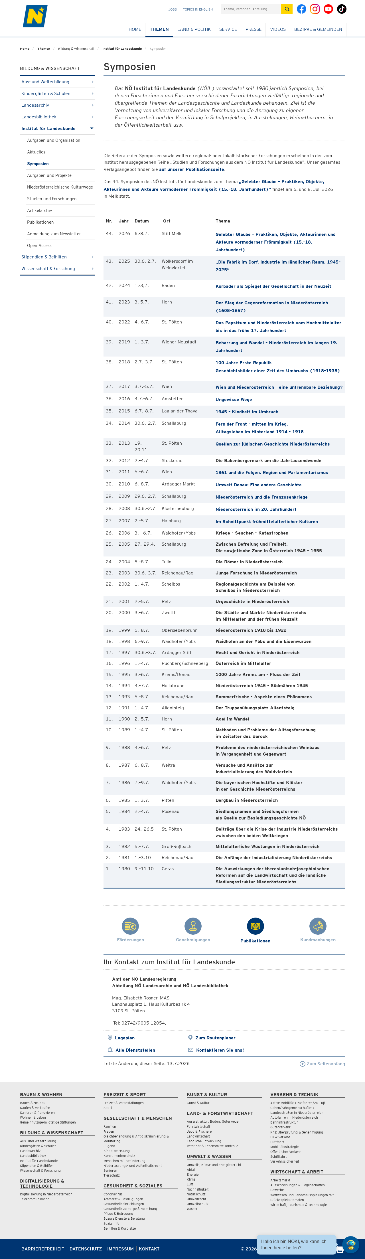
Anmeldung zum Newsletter (54, 233)
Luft (190, 1184)
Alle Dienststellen (135, 1050)
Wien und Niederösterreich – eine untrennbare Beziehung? (279, 387)
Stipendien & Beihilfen (44, 257)
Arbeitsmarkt (280, 1180)
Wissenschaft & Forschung (48, 268)
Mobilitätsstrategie (284, 1147)
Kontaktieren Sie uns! (220, 1050)
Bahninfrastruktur (284, 1122)
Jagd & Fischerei (199, 1131)
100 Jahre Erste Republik (244, 362)
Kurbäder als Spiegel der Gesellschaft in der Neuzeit (273, 286)
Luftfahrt (277, 1142)
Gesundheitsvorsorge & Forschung (130, 1209)
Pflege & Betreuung (118, 1213)
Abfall (191, 1169)
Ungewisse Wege (234, 399)
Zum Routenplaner (215, 1038)
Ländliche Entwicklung (204, 1141)
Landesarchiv (35, 105)
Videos (278, 29)
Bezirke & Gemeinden (318, 29)
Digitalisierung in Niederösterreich (46, 1194)
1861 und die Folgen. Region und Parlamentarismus (272, 472)
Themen (159, 29)
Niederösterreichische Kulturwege (60, 187)
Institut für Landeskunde (122, 48)
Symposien (38, 163)
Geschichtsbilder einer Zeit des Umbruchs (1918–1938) (278, 370)
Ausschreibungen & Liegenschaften (297, 1185)
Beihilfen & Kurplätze (120, 1228)
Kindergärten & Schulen (45, 93)
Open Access (39, 245)
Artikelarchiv (39, 210)
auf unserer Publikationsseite (191, 169)
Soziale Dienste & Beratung (124, 1218)
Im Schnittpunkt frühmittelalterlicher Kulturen (267, 521)
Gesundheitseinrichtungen (124, 1204)
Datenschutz (86, 1249)
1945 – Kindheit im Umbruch (247, 411)
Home (135, 29)
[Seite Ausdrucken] (340, 1251)
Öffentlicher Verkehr (285, 1151)
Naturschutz (196, 1194)
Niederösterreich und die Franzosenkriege (262, 497)
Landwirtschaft (198, 1136)
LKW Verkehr (280, 1137)
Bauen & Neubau (32, 1103)
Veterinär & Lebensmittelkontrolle (212, 1146)
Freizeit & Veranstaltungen (124, 1103)
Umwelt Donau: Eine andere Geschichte (259, 484)
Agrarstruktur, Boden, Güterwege (212, 1121)
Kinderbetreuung (117, 1151)
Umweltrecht (196, 1199)
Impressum (120, 1249)
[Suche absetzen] (287, 9)
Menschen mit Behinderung (124, 1161)
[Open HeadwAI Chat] (350, 1244)
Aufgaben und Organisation (53, 140)
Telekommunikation (35, 1199)
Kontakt (149, 1249)
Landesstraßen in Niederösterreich (296, 1112)
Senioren (110, 1170)
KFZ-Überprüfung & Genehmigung (296, 1132)
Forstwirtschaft (198, 1126)
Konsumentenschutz (119, 1155)
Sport (108, 1108)
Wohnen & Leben (33, 1117)
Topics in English (198, 9)
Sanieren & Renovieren (37, 1112)
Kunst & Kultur (198, 1103)
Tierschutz (112, 1175)
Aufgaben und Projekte (49, 175)
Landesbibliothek (38, 117)
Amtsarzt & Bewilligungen (123, 1199)
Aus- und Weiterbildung (45, 81)
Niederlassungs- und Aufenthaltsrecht (133, 1165)
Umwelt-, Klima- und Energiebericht (214, 1165)
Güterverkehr (280, 1127)
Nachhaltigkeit (197, 1189)
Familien (110, 1126)
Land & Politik (194, 29)
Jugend (109, 1146)
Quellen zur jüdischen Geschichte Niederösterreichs (273, 444)
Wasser (192, 1209)
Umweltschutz (197, 1204)
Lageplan (125, 1038)
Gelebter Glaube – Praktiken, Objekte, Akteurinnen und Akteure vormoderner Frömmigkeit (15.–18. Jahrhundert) (276, 242)
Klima (191, 1179)
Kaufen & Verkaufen (35, 1108)
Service (228, 29)
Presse (253, 29)
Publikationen (40, 222)
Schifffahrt (278, 1156)
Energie (192, 1174)
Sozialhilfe (111, 1223)
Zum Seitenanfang (325, 1063)
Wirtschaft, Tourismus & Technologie (298, 1205)
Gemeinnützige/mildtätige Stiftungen (48, 1122)
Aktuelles (36, 152)
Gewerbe (277, 1190)
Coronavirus (113, 1194)
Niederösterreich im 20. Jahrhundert (256, 509)
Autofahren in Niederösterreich (294, 1117)
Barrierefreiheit (42, 1249)
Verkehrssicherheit (284, 1161)
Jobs (172, 9)
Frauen (109, 1131)
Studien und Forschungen (52, 198)
